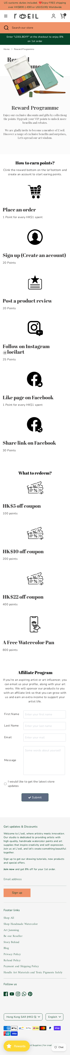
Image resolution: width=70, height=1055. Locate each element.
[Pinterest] (30, 994)
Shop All (9, 917)
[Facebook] (6, 994)
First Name (11, 714)
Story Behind (11, 942)
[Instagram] (18, 994)
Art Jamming (11, 930)
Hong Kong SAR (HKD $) (21, 1017)
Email (8, 737)
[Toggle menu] (5, 16)
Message (10, 760)
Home (7, 49)
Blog (6, 948)
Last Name (11, 726)
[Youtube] (12, 994)
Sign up (17, 893)
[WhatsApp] (24, 994)
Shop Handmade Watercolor (21, 924)
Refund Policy (12, 960)
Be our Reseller (13, 936)
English (52, 1017)
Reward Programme (24, 49)
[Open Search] (6, 28)
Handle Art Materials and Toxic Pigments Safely (33, 972)
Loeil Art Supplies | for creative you (41, 1045)
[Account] (53, 15)
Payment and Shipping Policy (21, 966)
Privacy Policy (12, 954)
